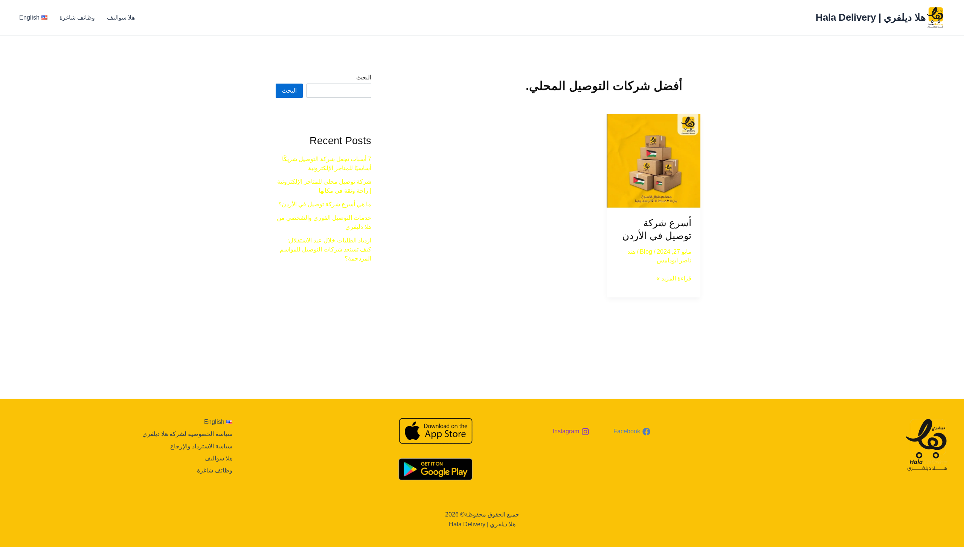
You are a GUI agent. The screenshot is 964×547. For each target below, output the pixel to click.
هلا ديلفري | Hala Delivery (871, 17)
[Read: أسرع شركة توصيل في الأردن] (653, 161)
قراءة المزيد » (673, 278)
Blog (646, 251)
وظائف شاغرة (77, 17)
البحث (363, 77)
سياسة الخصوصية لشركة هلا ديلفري (187, 434)
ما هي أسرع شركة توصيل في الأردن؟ (324, 204)
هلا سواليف (121, 17)
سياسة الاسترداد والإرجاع (201, 446)
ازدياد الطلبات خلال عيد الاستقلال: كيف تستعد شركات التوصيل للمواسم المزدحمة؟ (325, 249)
